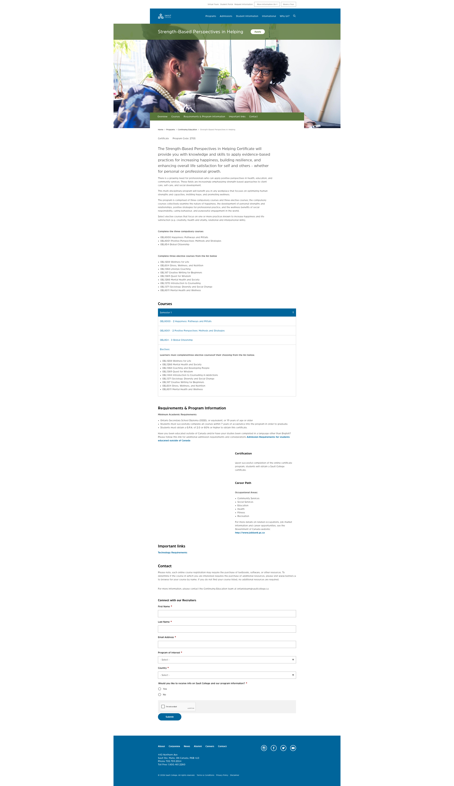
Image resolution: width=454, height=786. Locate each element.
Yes (165, 689)
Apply (257, 32)
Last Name (169, 623)
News (187, 746)
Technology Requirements (172, 552)
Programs (170, 129)
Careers (209, 746)
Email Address (171, 638)
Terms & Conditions (205, 775)
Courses (175, 116)
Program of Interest (174, 653)
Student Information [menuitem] (247, 16)
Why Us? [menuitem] (284, 16)
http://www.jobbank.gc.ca (250, 532)
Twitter (283, 748)
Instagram (264, 748)
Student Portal (226, 4)
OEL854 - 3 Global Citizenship (176, 340)
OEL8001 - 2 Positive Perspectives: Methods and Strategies (192, 330)
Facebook (274, 748)
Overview (162, 116)
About (161, 746)
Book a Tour (288, 4)
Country (167, 669)
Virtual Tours (213, 4)
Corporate (174, 746)
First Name (169, 607)
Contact (253, 116)
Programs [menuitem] (210, 16)
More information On (266, 4)
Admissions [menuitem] (226, 16)
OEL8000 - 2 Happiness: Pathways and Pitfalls (186, 321)
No (164, 694)
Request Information (243, 4)
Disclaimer (234, 775)
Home (160, 129)
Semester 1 (166, 312)
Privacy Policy (222, 775)
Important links (237, 116)
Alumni (198, 746)
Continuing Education (187, 129)
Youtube (293, 748)
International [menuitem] (269, 16)
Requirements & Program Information (204, 116)
